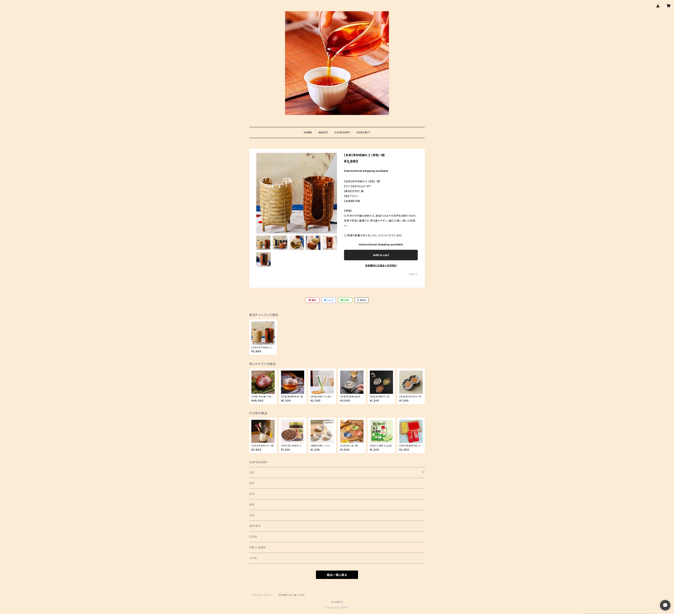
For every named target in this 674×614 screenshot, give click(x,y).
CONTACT (363, 132)
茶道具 (253, 536)
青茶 (252, 504)
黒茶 (252, 483)
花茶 (252, 472)
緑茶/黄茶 (255, 525)
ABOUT (323, 132)
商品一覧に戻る (337, 575)
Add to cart (381, 255)
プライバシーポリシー (262, 595)
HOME (308, 132)
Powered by (333, 607)
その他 (253, 558)
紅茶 (252, 493)
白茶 (252, 515)
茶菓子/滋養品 (257, 547)
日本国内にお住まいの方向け (381, 265)
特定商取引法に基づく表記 (291, 595)
